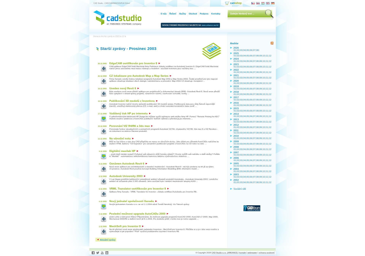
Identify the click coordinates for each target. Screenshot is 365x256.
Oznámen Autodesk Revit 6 (127, 163)
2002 (236, 180)
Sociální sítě (239, 189)
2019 (236, 86)
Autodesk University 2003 (126, 176)
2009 (236, 141)
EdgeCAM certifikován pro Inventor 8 (133, 63)
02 (238, 50)
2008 (236, 147)
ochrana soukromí (267, 253)
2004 (236, 169)
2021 (236, 75)
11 (267, 56)
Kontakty (215, 14)
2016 (236, 103)
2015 (236, 108)
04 (244, 50)
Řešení (172, 14)
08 (257, 50)
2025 (236, 53)
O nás (164, 14)
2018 (236, 92)
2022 (236, 70)
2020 (236, 81)
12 (270, 56)
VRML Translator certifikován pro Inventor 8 (138, 188)
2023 (236, 64)
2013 (236, 119)
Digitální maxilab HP (122, 150)
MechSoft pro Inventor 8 (125, 226)
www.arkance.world (210, 25)
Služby (182, 14)
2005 (236, 163)
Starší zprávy (112, 48)
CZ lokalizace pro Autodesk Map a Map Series (139, 75)
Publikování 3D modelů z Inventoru (132, 100)
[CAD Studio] (117, 24)
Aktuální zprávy (107, 240)
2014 (236, 114)
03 (241, 50)
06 (251, 50)
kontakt (242, 253)
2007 (236, 152)
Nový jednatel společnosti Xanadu (132, 201)
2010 (236, 136)
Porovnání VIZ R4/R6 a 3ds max (130, 125)
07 (254, 50)
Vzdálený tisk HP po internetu (128, 113)
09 (260, 56)
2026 (236, 48)
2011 (236, 130)
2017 (236, 97)
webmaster (252, 253)
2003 (236, 174)
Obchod (193, 14)
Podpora (204, 14)
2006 (236, 158)
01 (235, 50)
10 (264, 56)
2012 (236, 125)
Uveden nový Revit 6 (123, 88)
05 (248, 50)
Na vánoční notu (120, 138)
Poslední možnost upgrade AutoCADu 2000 (137, 213)
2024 (236, 59)
